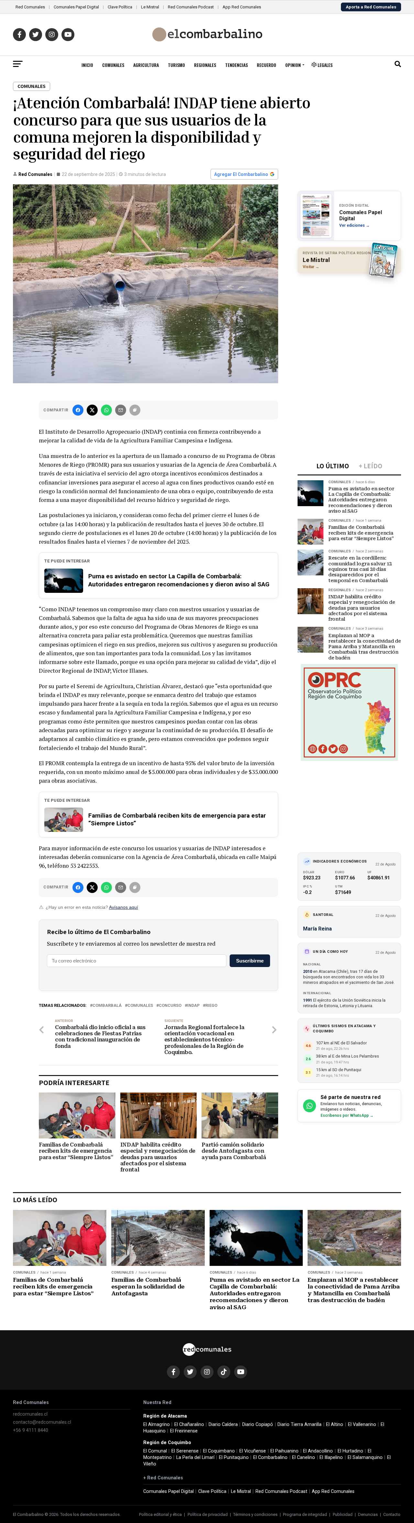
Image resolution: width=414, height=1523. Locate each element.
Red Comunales (30, 7)
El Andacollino (318, 1451)
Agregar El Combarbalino (241, 174)
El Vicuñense (252, 1451)
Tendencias (236, 64)
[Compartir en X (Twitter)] (92, 410)
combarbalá (107, 1006)
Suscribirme (250, 960)
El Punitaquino (234, 1457)
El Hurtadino (350, 1451)
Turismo (176, 64)
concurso (170, 1006)
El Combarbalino (270, 1457)
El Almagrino (156, 1424)
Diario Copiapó (257, 1424)
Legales (324, 64)
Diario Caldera (223, 1424)
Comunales (113, 64)
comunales (140, 1006)
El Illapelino (331, 1457)
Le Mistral (150, 7)
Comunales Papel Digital (76, 7)
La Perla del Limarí (195, 1457)
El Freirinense (184, 1431)
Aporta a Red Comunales (371, 7)
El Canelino (303, 1457)
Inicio (87, 64)
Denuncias (368, 1514)
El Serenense (185, 1451)
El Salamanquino (365, 1457)
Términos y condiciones (255, 1514)
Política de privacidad (208, 1514)
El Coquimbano (219, 1451)
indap (193, 1006)
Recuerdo (266, 64)
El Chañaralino (189, 1424)
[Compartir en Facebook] (77, 410)
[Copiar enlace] (134, 410)
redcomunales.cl (30, 1414)
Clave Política (120, 7)
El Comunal (155, 1451)
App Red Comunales (242, 7)
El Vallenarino (362, 1424)
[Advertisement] (349, 320)
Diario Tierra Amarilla (299, 1424)
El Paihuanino (284, 1451)
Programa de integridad (305, 1514)
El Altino (334, 1424)
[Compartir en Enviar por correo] (120, 410)
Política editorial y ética (160, 1514)
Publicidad (343, 1514)
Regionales (205, 64)
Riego (211, 1006)
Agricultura (146, 64)
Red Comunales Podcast (191, 7)
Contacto (391, 1514)
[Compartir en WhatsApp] (106, 410)
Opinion (293, 64)
